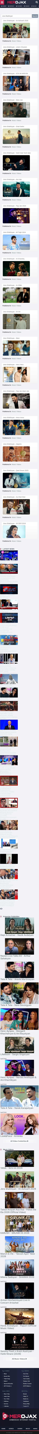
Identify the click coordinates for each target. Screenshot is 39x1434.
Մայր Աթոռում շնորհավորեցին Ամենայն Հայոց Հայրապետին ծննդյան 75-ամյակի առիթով (9, 834)
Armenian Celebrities (11, 916)
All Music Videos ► (19, 1359)
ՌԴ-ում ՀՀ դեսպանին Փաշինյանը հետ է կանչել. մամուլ (8, 851)
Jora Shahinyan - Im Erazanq (13, 259)
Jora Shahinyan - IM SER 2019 (14, 523)
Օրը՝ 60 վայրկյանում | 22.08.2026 (8, 611)
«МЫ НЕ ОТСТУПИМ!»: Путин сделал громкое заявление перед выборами (8, 733)
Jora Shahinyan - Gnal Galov (13, 126)
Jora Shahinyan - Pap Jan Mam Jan (16, 391)
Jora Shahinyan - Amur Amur (13, 417)
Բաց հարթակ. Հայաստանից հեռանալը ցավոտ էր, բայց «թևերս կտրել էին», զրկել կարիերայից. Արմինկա (9, 669)
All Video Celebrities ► (19, 1141)
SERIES (11, 6)
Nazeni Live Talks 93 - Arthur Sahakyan (15, 957)
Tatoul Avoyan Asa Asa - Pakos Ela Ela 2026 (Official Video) (18, 1211)
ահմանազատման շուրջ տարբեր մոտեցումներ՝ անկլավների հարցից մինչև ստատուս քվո (8, 750)
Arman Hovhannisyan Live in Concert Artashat (15, 1301)
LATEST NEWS (8, 549)
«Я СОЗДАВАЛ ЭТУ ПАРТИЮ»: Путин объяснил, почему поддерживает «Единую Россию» (8, 715)
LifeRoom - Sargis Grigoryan (14, 1054)
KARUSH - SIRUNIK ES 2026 (14, 1233)
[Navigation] (2, 2)
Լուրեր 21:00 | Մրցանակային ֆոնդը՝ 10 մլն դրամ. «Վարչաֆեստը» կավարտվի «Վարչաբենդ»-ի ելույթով (8, 629)
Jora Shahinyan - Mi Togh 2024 (14, 232)
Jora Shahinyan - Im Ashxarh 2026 (15, 21)
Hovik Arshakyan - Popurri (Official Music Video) (18, 1327)
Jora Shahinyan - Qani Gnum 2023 (15, 470)
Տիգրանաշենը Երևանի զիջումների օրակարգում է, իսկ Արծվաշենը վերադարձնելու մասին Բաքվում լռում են (9, 579)
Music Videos (16, 41)
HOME (4, 6)
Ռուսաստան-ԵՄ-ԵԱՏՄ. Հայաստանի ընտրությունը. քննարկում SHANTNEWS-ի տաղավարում (7, 770)
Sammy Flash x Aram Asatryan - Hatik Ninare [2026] (17, 1352)
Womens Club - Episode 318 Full (8, 562)
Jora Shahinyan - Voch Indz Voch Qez (17, 153)
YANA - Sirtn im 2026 (11, 1168)
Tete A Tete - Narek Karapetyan (16, 1108)
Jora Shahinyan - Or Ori (11, 312)
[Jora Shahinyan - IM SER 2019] (14, 531)
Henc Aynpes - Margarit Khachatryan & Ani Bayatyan (15, 1032)
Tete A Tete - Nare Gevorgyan (15, 1005)
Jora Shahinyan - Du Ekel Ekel (14, 497)
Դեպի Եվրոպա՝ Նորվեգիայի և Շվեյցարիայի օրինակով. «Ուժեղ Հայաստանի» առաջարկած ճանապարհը (7, 792)
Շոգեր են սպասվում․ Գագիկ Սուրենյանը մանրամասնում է (8, 866)
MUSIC (34, 6)
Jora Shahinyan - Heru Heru (13, 365)
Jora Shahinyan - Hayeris (12, 444)
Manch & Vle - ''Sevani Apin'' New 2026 (17, 1255)
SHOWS (19, 6)
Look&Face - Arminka (11, 1136)
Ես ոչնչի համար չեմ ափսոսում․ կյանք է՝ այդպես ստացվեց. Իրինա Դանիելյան (7, 902)
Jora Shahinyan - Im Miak (12, 285)
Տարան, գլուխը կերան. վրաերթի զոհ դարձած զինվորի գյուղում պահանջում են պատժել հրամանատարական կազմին (9, 814)
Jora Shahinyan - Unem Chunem (15, 47)
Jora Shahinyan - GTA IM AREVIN (15, 73)
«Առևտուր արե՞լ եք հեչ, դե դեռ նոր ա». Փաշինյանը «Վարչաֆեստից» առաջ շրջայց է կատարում (9, 884)
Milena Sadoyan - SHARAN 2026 (17, 1277)
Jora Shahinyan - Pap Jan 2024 (14, 206)
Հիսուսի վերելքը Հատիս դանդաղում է (8, 686)
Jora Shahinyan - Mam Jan (13, 100)
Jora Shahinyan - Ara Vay (12, 179)
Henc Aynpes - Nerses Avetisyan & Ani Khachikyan (18, 1078)
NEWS (27, 6)
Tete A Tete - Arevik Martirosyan (6, 699)
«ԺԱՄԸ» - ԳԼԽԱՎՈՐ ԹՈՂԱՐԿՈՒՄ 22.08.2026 (7, 596)
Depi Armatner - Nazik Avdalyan (16, 935)
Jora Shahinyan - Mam (11, 338)
